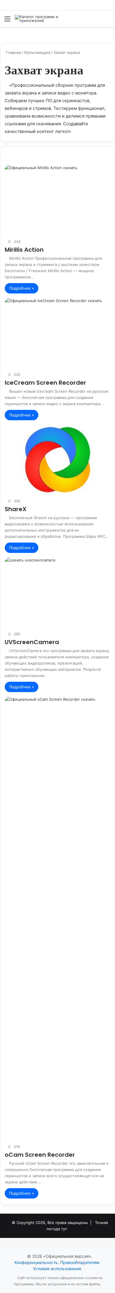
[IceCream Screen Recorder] (57, 333)
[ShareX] (57, 459)
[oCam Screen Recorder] (57, 918)
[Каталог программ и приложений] (38, 19)
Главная (13, 52)
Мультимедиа (37, 52)
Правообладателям (79, 1262)
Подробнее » (21, 288)
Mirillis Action (24, 250)
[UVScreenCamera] (57, 592)
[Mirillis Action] (57, 200)
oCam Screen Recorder (40, 1155)
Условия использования (57, 1268)
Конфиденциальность (36, 1262)
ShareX (16, 509)
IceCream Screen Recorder (45, 382)
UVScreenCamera (32, 642)
